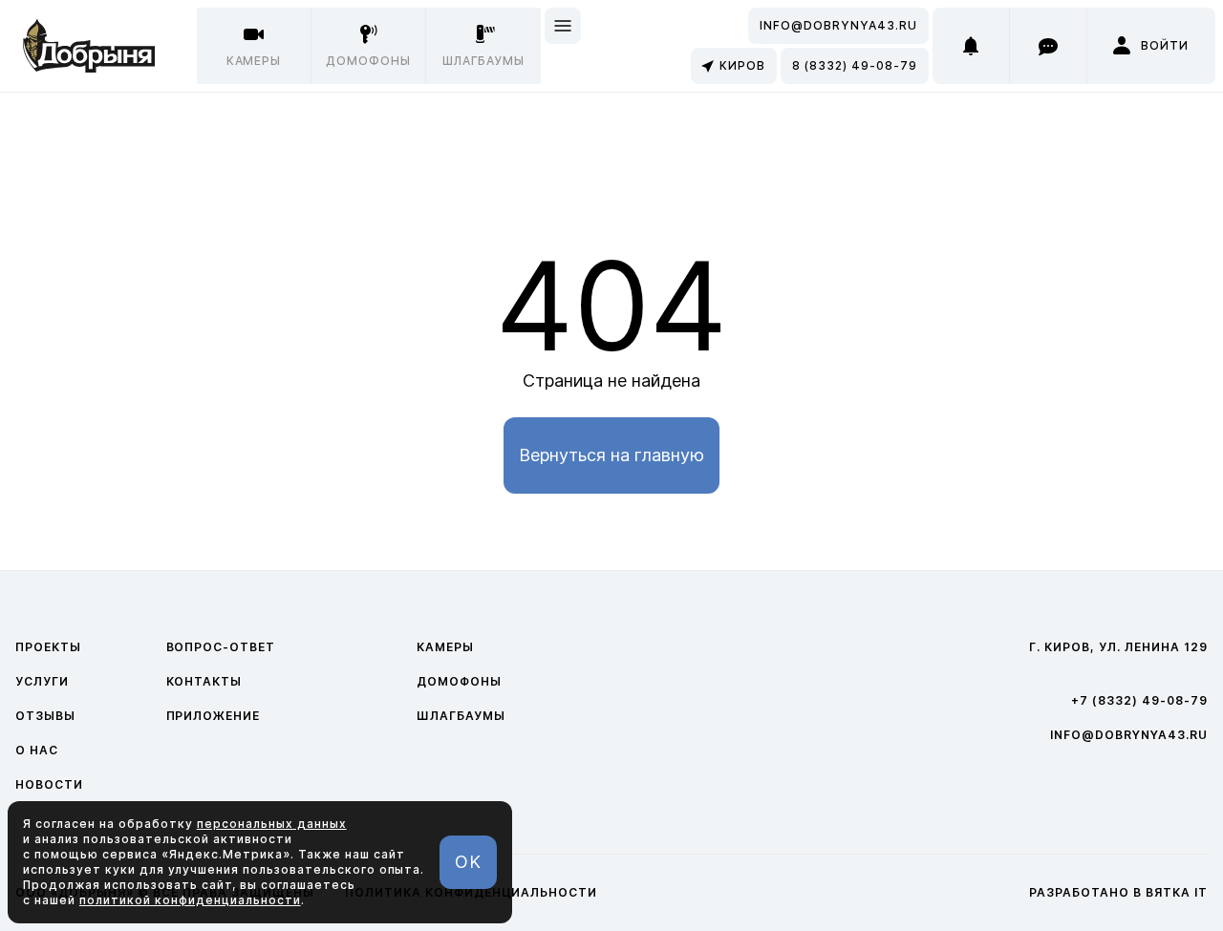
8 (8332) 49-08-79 (854, 65)
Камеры (445, 647)
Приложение (213, 716)
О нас (36, 750)
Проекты (48, 647)
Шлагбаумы (461, 716)
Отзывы (45, 716)
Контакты (204, 681)
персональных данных (272, 823)
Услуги (42, 681)
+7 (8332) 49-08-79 (1139, 700)
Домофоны (459, 681)
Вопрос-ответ (221, 647)
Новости (49, 784)
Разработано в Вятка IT (1118, 892)
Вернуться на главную (611, 455)
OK (468, 862)
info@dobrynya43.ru (838, 25)
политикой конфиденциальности (190, 900)
